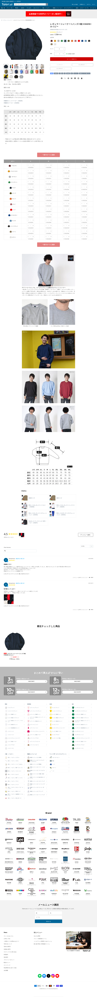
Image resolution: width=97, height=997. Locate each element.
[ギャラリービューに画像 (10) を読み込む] (11, 71)
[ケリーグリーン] (61, 40)
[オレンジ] (72, 40)
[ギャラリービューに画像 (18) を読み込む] (11, 76)
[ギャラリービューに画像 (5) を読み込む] (26, 66)
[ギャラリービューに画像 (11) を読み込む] (16, 71)
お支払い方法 (7, 938)
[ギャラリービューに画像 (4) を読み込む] (21, 66)
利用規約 (6, 954)
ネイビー (76, 73)
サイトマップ (7, 965)
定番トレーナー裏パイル (85, 73)
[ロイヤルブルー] (82, 40)
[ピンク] (75, 40)
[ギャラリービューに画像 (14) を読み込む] (31, 71)
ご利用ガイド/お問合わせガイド (11, 941)
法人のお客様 (37, 936)
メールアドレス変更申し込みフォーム (43, 941)
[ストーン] (51, 44)
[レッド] (78, 40)
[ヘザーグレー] (58, 40)
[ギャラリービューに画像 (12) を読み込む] (21, 71)
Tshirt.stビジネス (45, 988)
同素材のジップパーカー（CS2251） (13, 100)
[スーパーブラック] (89, 40)
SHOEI (68, 73)
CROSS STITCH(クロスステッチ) (58, 29)
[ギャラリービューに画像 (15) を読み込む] (37, 71)
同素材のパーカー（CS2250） (12, 103)
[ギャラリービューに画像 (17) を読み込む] (6, 76)
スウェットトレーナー (7, 20)
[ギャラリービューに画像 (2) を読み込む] (11, 66)
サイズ (51, 48)
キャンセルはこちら (8, 936)
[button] (10, 8)
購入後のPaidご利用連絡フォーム (42, 944)
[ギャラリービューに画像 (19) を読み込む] (16, 76)
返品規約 (6, 957)
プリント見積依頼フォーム (40, 938)
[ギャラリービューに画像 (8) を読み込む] (42, 66)
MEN (52, 73)
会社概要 (6, 970)
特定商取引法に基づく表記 (10, 967)
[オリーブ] (68, 40)
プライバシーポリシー (9, 959)
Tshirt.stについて (8, 944)
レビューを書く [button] (86, 535)
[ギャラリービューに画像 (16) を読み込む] (42, 71)
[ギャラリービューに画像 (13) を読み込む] (26, 71)
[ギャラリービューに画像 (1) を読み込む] (6, 66)
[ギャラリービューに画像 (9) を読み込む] (6, 71)
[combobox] (31, 4)
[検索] (47, 4)
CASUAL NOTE (7, 949)
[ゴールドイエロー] (55, 40)
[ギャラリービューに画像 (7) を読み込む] (37, 66)
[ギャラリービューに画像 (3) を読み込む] (16, 66)
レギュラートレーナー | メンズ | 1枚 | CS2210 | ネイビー (16, 573)
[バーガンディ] (51, 40)
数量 (51, 53)
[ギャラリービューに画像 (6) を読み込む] (31, 66)
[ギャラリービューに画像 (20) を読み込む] (21, 76)
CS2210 (56, 73)
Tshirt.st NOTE (7, 946)
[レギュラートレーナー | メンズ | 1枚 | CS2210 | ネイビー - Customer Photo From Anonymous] (21, 535)
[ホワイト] (55, 44)
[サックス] (85, 40)
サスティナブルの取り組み (10, 951)
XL (71, 73)
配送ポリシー (7, 962)
